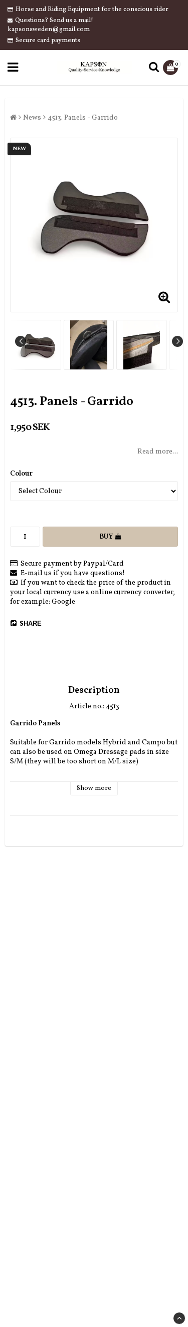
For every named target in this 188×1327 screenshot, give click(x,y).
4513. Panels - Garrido (83, 118)
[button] (171, 67)
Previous (20, 341)
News (32, 118)
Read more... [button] (157, 452)
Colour (21, 474)
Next (177, 341)
